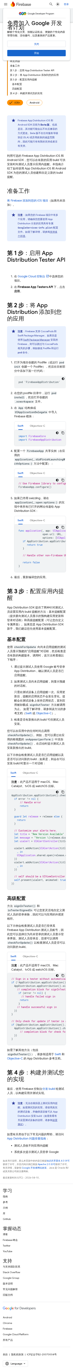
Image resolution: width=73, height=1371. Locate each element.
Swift (29, 713)
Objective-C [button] (37, 425)
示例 (5, 1207)
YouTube (7, 1251)
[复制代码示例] (63, 433)
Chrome (7, 1323)
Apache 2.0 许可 (46, 1164)
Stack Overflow (11, 1272)
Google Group (11, 1277)
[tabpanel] (40, 438)
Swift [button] (20, 425)
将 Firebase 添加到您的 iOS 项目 (27, 200)
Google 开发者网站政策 (34, 1167)
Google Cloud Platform (16, 1334)
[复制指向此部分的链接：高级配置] (29, 899)
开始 (36, 53)
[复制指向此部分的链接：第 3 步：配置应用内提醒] (16, 598)
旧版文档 (8, 1294)
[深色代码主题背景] (63, 379)
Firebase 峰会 (10, 1240)
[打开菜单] (5, 4)
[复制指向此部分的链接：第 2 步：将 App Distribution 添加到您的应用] (27, 319)
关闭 (36, 44)
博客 (5, 1234)
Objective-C (44, 713)
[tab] (20, 426)
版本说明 (8, 1283)
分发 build (48, 1089)
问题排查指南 (26, 1138)
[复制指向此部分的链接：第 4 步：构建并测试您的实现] (27, 1080)
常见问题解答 (10, 1289)
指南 (5, 1196)
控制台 (31, 276)
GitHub (7, 1219)
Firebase (7, 1328)
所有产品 (8, 1340)
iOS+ (17, 102)
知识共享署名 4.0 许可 (58, 1160)
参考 (5, 1202)
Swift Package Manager (36, 339)
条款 (5, 1354)
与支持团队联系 (11, 1266)
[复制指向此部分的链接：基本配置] (29, 640)
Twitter (6, 1245)
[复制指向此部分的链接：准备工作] (33, 191)
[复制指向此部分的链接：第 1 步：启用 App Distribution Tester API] (10, 267)
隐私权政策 (17, 1354)
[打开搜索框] (51, 4)
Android (34, 102)
